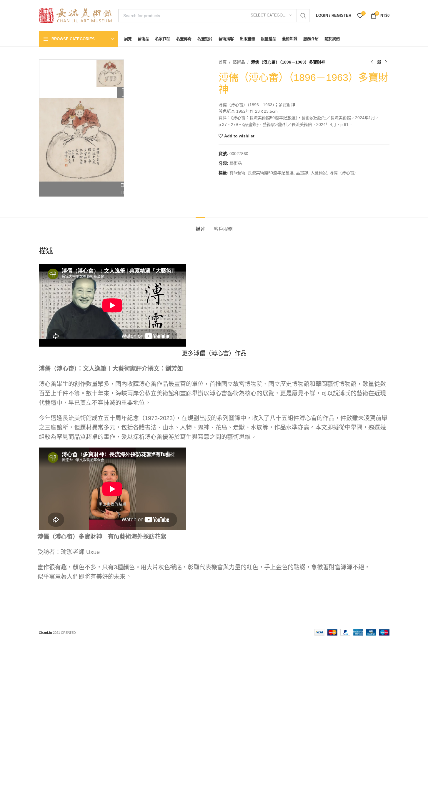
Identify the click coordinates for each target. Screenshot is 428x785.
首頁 (223, 62)
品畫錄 (302, 172)
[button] (81, 185)
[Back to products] (378, 62)
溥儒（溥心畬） (343, 172)
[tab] (200, 226)
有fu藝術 (237, 172)
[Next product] (385, 62)
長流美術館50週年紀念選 (271, 172)
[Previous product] (371, 62)
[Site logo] (75, 15)
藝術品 (239, 62)
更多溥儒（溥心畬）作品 (214, 353)
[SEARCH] (303, 15)
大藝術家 (319, 172)
